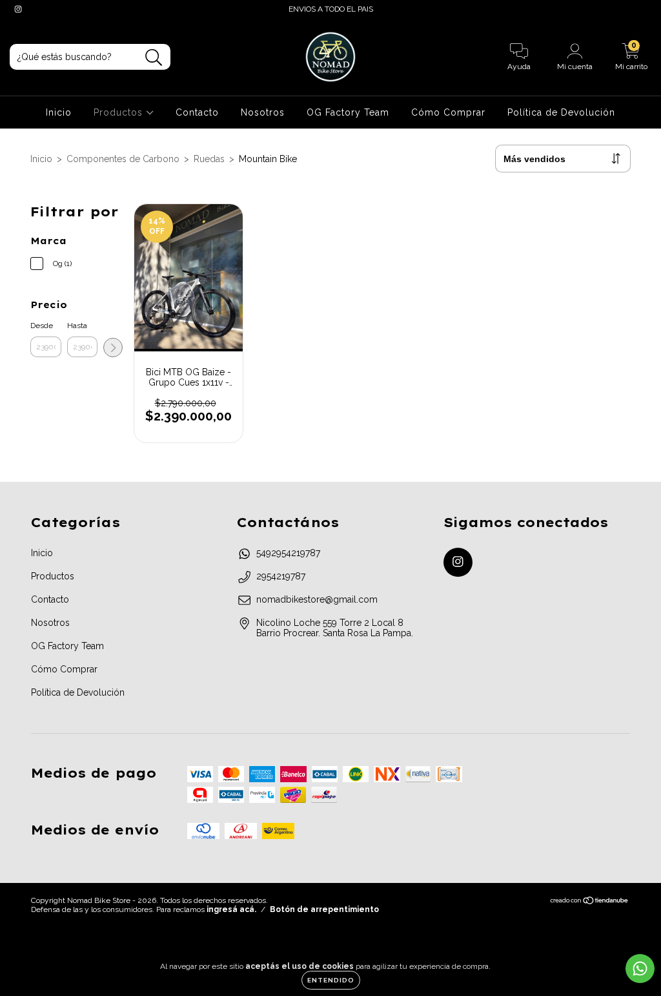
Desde (41, 325)
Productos (120, 112)
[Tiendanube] (589, 902)
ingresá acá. (231, 909)
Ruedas (209, 159)
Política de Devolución (561, 112)
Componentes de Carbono (122, 159)
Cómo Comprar (448, 112)
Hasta (77, 325)
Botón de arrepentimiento (324, 909)
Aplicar (113, 347)
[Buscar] (154, 58)
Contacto (197, 112)
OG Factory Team (348, 112)
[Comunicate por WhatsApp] (640, 968)
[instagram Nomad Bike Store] (18, 9)
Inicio (59, 112)
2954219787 (280, 576)
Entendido (330, 980)
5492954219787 (288, 553)
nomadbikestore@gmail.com (317, 599)
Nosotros (263, 112)
